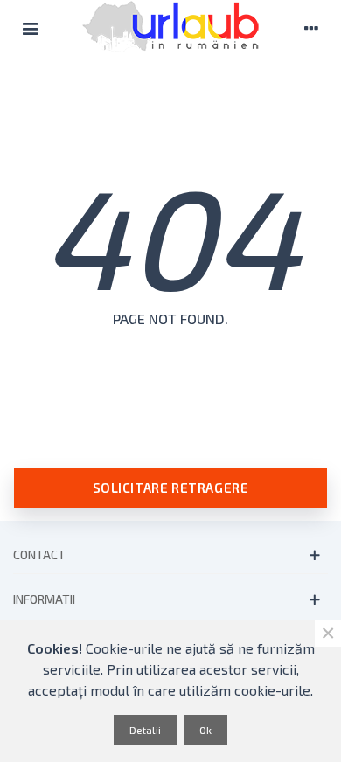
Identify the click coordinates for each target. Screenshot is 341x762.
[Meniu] (29, 26)
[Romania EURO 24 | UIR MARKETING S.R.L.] (170, 26)
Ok (205, 730)
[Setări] (311, 26)
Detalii (145, 730)
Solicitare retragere (171, 487)
